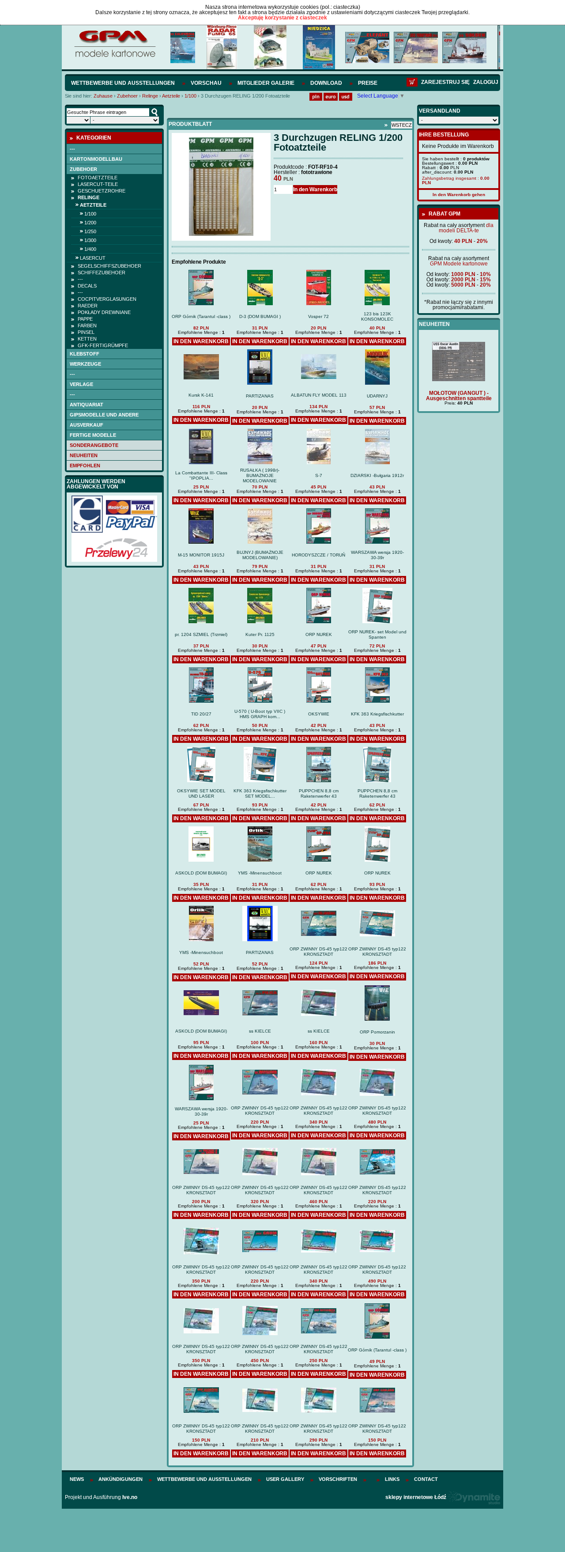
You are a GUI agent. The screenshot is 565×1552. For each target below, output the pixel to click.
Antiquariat (86, 404)
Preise (367, 83)
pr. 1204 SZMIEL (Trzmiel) (201, 634)
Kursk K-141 (201, 395)
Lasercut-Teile (98, 184)
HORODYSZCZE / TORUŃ (318, 555)
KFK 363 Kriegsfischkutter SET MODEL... (260, 793)
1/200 (90, 222)
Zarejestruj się (445, 82)
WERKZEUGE (85, 364)
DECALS (87, 285)
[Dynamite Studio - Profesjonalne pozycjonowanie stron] (474, 1497)
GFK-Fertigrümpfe (103, 345)
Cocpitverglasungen (107, 299)
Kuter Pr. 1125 (260, 634)
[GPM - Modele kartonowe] (114, 56)
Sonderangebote (94, 445)
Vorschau (206, 83)
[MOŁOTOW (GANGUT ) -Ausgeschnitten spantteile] (458, 379)
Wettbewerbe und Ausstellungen (123, 83)
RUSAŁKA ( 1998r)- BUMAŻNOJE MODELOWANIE (259, 475)
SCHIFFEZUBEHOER (101, 272)
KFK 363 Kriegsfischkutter (377, 714)
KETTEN (87, 338)
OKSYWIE (318, 714)
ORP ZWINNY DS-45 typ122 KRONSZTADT (318, 951)
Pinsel (86, 332)
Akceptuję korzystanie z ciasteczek (282, 18)
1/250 (90, 231)
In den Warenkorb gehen (459, 194)
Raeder (88, 305)
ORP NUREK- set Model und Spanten (377, 634)
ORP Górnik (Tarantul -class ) (201, 316)
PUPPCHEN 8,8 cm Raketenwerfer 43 (319, 793)
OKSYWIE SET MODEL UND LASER (201, 793)
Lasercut (92, 258)
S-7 (318, 475)
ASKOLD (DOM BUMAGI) (201, 873)
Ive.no (129, 1497)
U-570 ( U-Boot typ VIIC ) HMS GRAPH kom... (259, 714)
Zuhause (103, 95)
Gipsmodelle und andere (104, 414)
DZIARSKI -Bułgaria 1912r (377, 475)
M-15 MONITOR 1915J (201, 555)
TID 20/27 (201, 714)
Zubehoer (127, 95)
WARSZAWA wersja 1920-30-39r (377, 555)
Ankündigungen (120, 1479)
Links (392, 1479)
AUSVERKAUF (86, 425)
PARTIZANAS (260, 396)
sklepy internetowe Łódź (415, 1497)
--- (72, 148)
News (77, 1479)
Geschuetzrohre (101, 190)
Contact (426, 1479)
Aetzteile (171, 95)
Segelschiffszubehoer (109, 266)
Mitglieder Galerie (265, 83)
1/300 (90, 240)
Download (326, 83)
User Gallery (285, 1479)
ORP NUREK (318, 634)
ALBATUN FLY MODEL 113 (319, 395)
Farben (87, 325)
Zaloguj (485, 82)
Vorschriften (338, 1479)
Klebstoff (84, 353)
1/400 (90, 249)
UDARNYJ (377, 396)
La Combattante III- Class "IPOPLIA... (201, 475)
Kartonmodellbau (96, 159)
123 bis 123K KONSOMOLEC (377, 316)
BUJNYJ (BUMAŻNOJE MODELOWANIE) (260, 555)
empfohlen (85, 465)
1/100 (190, 95)
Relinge (150, 95)
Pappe (85, 319)
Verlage (81, 384)
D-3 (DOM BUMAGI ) (260, 316)
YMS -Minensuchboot (260, 873)
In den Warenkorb (315, 189)
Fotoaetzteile (97, 177)
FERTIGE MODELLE (93, 435)
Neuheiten (84, 455)
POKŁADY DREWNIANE (104, 312)
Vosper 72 (318, 316)
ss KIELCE (260, 1031)
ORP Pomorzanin (377, 1032)
